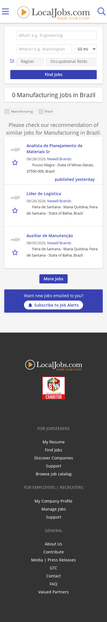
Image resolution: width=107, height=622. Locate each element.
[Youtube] (59, 411)
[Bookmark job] (15, 162)
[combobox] (56, 35)
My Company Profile (53, 501)
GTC (53, 568)
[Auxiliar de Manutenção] (15, 240)
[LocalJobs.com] (53, 11)
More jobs (53, 278)
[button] (13, 61)
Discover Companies (53, 458)
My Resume (54, 442)
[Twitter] (40, 411)
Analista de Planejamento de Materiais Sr (54, 148)
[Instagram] (68, 411)
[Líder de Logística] (15, 198)
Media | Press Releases (53, 560)
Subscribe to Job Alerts (56, 305)
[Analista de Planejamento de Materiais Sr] (15, 150)
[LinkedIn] (50, 411)
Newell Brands (59, 159)
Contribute (53, 552)
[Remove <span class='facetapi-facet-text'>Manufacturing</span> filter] (7, 111)
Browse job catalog (54, 474)
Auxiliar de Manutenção (50, 235)
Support (53, 466)
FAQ (53, 584)
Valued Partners (53, 592)
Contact (53, 576)
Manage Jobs (53, 509)
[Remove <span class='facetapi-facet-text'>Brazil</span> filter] (41, 111)
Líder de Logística (44, 193)
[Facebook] (31, 411)
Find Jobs (53, 450)
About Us (53, 544)
